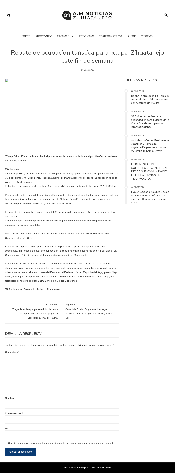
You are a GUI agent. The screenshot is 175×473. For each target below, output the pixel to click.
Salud (132, 36)
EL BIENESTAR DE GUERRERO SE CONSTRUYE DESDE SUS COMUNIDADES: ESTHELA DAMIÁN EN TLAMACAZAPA (149, 171)
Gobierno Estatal (111, 36)
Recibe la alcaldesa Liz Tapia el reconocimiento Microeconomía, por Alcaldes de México (150, 99)
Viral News (90, 468)
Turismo (147, 36)
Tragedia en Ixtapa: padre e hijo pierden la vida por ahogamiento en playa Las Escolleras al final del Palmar (35, 311)
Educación (86, 36)
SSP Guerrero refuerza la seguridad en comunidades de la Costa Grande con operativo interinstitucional (150, 121)
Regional (63, 36)
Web (7, 428)
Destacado (29, 289)
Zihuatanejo (44, 36)
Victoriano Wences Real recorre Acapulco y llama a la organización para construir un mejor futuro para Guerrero (150, 146)
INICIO (26, 36)
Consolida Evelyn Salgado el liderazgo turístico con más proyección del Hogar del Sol (88, 311)
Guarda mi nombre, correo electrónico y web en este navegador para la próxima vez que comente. (61, 443)
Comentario (12, 351)
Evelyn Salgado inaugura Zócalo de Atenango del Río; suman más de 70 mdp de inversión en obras (150, 197)
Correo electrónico (16, 413)
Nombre (10, 398)
